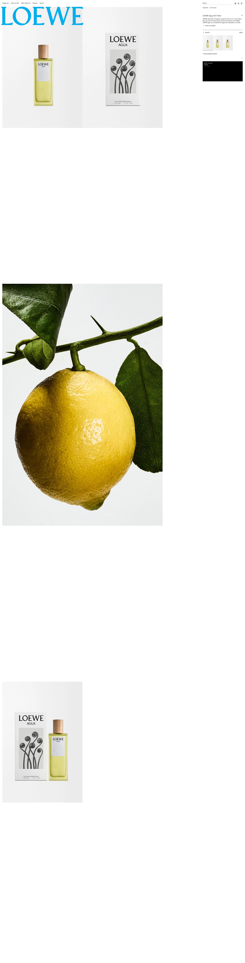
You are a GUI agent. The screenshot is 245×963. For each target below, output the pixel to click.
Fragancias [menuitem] (5, 3)
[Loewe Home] (42, 16)
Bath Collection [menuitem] (25, 3)
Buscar (205, 3)
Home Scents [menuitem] (15, 3)
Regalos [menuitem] (35, 3)
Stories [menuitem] (42, 3)
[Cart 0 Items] (241, 3)
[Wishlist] (238, 3)
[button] (223, 58)
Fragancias (205, 7)
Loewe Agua (213, 7)
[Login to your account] (235, 3)
